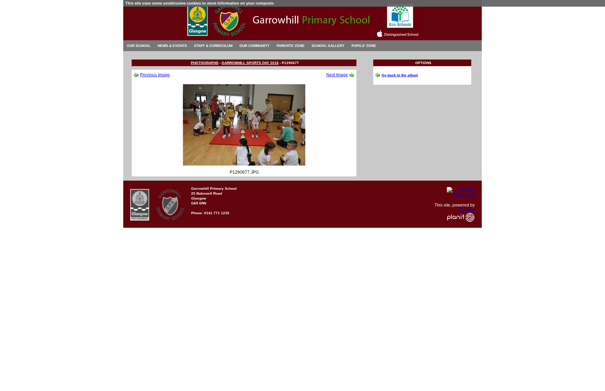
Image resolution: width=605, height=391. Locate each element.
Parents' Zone (291, 46)
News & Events (172, 46)
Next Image (337, 74)
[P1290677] (244, 164)
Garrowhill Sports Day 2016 (250, 63)
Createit (467, 210)
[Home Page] (302, 38)
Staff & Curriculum (213, 46)
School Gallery (328, 46)
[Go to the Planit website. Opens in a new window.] (461, 226)
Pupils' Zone (364, 46)
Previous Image (155, 74)
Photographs (204, 63)
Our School (139, 46)
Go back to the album (400, 75)
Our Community (254, 46)
